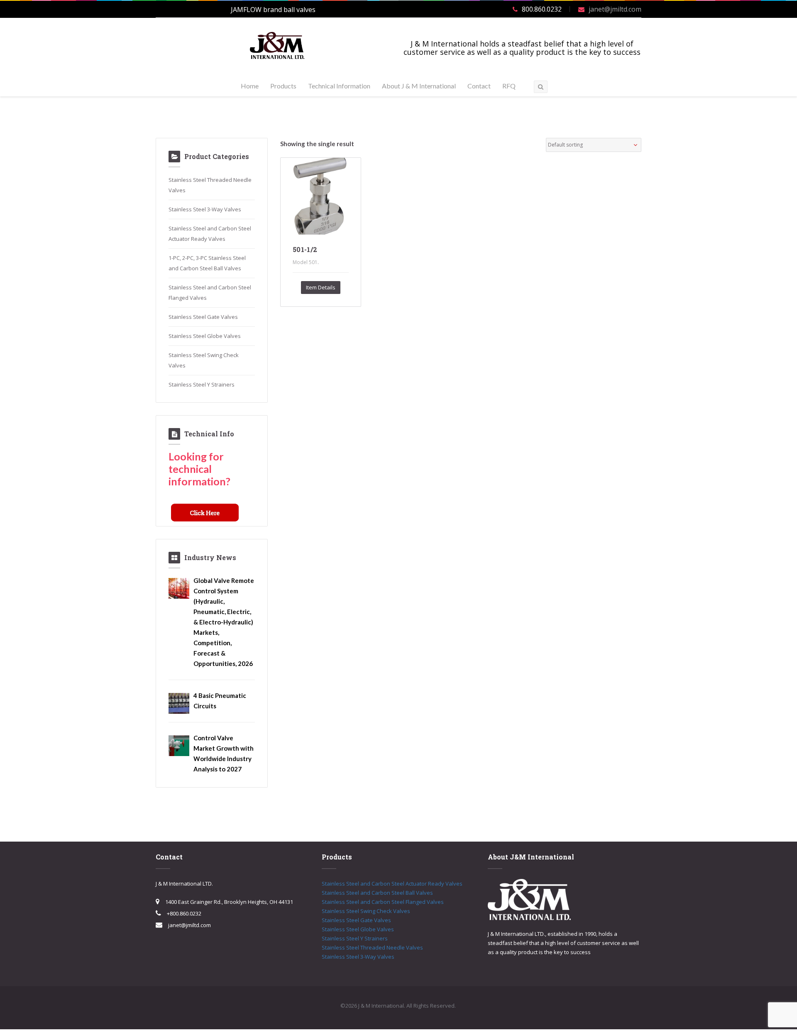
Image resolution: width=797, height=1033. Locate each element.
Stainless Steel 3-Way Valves (205, 209)
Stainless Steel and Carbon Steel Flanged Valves (383, 902)
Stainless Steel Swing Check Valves (366, 911)
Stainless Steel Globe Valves (205, 336)
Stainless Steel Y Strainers (202, 384)
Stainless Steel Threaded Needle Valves (372, 947)
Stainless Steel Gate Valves (203, 317)
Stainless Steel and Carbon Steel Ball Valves (377, 892)
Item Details (320, 287)
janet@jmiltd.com (615, 9)
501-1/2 (305, 249)
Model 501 (305, 262)
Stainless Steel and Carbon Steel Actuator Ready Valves (392, 883)
